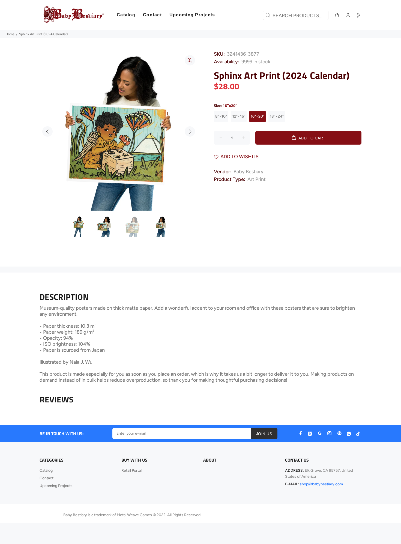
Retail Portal (131, 470)
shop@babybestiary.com (321, 484)
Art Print (256, 179)
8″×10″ (221, 116)
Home (9, 34)
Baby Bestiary (249, 172)
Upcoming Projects (56, 485)
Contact (46, 478)
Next (190, 131)
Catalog (46, 470)
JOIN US (264, 434)
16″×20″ (257, 116)
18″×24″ (277, 116)
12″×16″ (238, 116)
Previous (47, 131)
